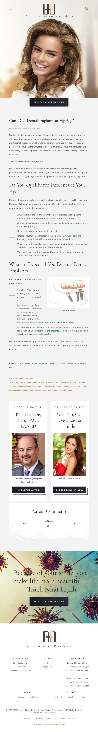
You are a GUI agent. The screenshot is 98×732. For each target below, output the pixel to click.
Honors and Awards (28, 490)
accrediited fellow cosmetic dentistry (71, 382)
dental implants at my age (46, 386)
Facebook (21, 697)
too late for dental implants (62, 390)
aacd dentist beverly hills (47, 382)
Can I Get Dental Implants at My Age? (41, 120)
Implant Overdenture (26, 378)
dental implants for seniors (66, 386)
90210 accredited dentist (28, 382)
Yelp (83, 697)
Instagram (34, 697)
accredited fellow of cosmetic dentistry (39, 363)
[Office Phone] (86, 11)
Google (71, 697)
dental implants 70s (28, 386)
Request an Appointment (49, 102)
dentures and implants (48, 330)
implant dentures (22, 390)
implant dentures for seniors (40, 390)
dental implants (15, 386)
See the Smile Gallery (69, 490)
